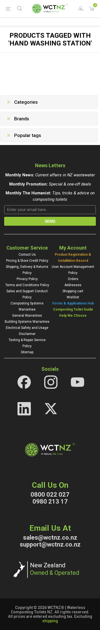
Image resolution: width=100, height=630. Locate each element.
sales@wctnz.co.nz (50, 537)
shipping (50, 621)
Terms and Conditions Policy (27, 285)
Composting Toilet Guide (73, 309)
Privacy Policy (27, 279)
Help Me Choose (73, 315)
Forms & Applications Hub (73, 303)
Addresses (72, 285)
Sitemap (27, 352)
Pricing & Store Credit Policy (27, 261)
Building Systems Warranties (27, 322)
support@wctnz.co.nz (50, 544)
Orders (73, 279)
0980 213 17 (50, 501)
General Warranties (27, 315)
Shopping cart (72, 291)
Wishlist (73, 297)
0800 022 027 (50, 494)
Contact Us (27, 254)
